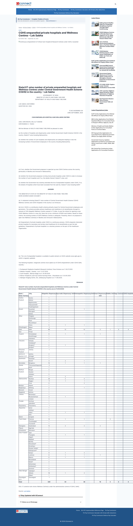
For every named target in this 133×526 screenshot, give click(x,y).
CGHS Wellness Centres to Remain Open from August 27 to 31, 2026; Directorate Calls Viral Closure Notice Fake (107, 35)
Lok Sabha (27, 491)
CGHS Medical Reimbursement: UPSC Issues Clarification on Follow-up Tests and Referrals (106, 54)
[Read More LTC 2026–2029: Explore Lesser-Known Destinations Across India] (95, 85)
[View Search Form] (115, 4)
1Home (30, 9)
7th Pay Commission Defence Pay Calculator (66, 13)
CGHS (33, 27)
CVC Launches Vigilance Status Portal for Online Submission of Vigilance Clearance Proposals (107, 93)
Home (20, 27)
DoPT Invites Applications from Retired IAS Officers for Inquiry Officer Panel (103, 61)
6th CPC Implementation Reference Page (44, 9)
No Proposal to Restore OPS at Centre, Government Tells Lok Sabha (107, 101)
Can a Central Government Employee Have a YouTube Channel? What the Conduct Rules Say (107, 45)
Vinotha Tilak (23, 38)
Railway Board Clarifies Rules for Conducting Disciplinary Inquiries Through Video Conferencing (106, 26)
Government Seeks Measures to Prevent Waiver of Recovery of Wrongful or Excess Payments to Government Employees (107, 77)
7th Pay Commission (63, 9)
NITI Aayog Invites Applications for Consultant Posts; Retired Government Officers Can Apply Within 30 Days (102, 134)
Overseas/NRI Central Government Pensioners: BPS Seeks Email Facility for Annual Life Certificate (107, 68)
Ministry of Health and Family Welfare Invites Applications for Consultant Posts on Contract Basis (102, 127)
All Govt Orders (27, 27)
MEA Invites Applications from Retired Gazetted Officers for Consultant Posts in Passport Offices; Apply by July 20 (102, 120)
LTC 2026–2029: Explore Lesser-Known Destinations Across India (107, 86)
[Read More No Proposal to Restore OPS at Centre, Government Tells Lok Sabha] (95, 100)
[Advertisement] (85, 4)
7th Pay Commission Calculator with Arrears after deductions (88, 9)
